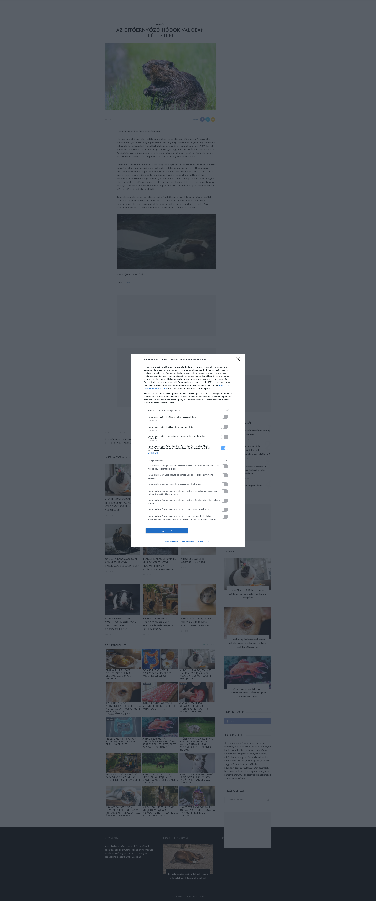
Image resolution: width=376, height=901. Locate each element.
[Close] (239, 360)
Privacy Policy (204, 541)
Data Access (188, 541)
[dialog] (188, 450)
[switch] (224, 417)
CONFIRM (166, 531)
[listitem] (188, 410)
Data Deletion (171, 541)
